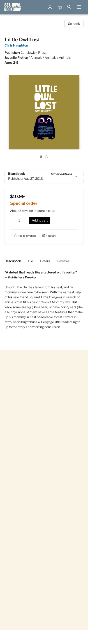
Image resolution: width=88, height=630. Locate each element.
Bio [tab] (30, 261)
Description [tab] (13, 261)
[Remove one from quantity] (13, 220)
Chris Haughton (16, 45)
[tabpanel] (44, 305)
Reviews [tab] (63, 261)
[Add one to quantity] (25, 220)
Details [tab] (45, 261)
